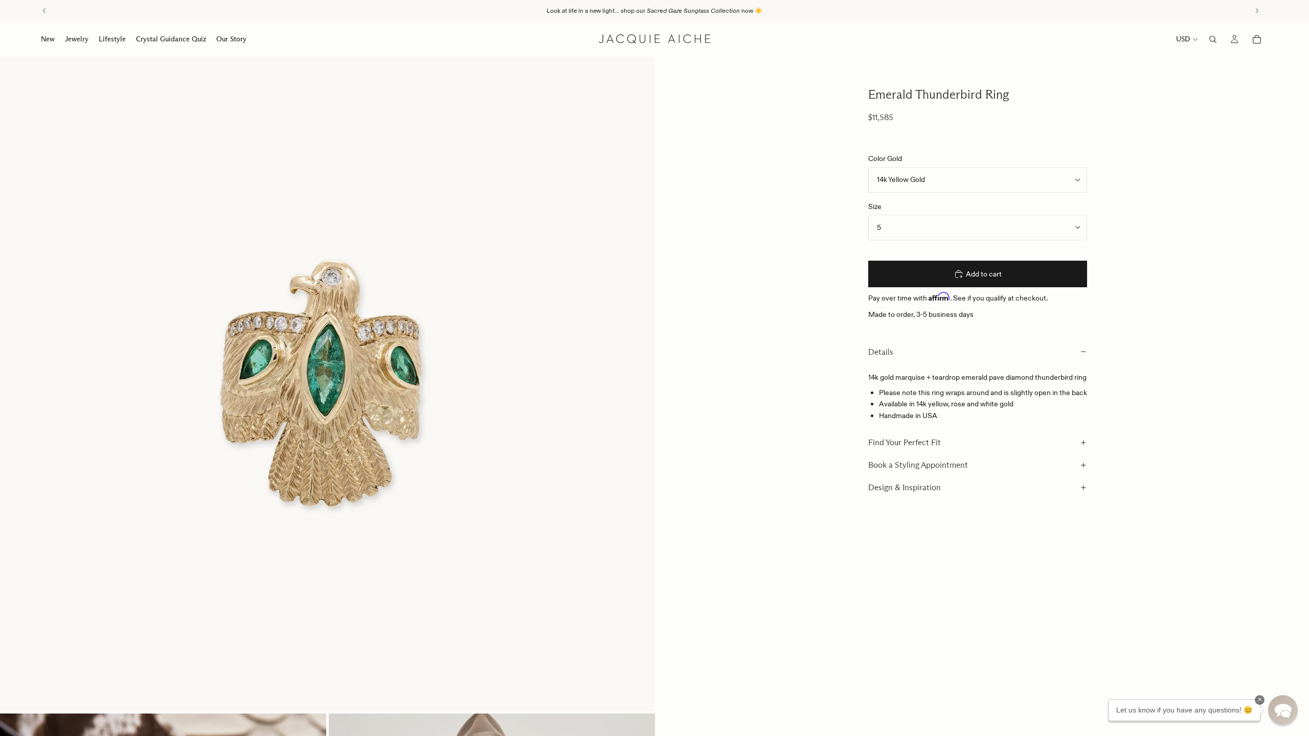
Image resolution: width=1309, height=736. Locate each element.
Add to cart (984, 274)
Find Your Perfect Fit (904, 442)
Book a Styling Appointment (918, 465)
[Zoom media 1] (327, 384)
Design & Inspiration (904, 487)
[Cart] (1257, 39)
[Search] (1213, 39)
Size (875, 206)
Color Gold (885, 158)
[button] (1283, 710)
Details (880, 352)
